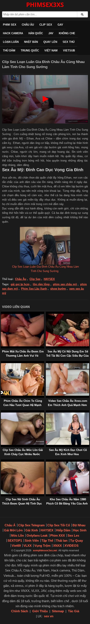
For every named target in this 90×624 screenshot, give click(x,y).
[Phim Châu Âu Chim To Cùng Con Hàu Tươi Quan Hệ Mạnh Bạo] (2, 363)
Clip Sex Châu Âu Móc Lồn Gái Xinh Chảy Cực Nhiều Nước (23, 452)
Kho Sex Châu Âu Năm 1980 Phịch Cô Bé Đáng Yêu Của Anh (67, 501)
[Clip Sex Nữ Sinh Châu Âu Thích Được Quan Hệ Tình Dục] (2, 461)
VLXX (27, 545)
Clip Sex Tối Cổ (58, 525)
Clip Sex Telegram (31, 525)
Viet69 (16, 545)
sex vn (48, 616)
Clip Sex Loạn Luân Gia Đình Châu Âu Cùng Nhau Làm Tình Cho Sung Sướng (45, 269)
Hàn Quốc (35, 33)
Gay (60, 24)
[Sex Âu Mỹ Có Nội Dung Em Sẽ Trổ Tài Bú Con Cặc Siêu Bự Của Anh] (47, 313)
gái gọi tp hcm (20, 284)
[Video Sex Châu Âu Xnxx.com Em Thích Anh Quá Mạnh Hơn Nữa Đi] (47, 363)
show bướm (58, 288)
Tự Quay (76, 540)
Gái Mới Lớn (13, 530)
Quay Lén (50, 41)
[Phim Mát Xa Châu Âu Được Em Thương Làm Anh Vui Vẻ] (2, 313)
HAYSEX (49, 279)
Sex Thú (69, 41)
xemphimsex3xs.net (45, 550)
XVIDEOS (71, 545)
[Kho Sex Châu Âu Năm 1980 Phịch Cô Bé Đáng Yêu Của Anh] (47, 461)
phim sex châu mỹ (65, 284)
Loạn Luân (11, 41)
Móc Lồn (17, 535)
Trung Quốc (30, 50)
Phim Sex (9, 24)
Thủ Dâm (9, 50)
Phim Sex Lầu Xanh (34, 288)
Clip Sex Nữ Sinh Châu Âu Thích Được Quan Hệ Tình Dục (22, 501)
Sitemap (58, 611)
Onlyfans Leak (37, 535)
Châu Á (10, 525)
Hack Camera (13, 33)
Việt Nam (51, 50)
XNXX (57, 545)
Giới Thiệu (40, 611)
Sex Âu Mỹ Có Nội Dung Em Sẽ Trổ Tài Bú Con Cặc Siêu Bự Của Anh (67, 355)
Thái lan (61, 540)
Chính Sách (19, 611)
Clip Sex (45, 24)
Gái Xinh (31, 530)
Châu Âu (28, 24)
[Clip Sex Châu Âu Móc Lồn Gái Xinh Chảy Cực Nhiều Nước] (2, 412)
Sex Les (73, 535)
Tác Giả (73, 611)
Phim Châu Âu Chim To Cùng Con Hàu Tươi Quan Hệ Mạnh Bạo (22, 405)
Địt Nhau (79, 525)
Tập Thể (47, 540)
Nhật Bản (31, 41)
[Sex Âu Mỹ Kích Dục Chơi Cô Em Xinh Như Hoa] (47, 412)
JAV (50, 33)
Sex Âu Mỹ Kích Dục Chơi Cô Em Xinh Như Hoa (68, 452)
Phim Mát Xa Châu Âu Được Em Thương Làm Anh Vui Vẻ (23, 353)
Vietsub (69, 50)
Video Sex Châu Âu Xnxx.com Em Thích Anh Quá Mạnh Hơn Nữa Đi (67, 405)
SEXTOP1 (15, 540)
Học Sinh (79, 530)
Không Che (67, 33)
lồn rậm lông (41, 284)
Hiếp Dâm (63, 530)
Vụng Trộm (42, 545)
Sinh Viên (32, 540)
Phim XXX (57, 535)
